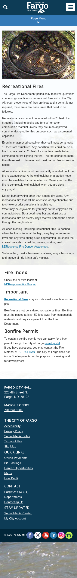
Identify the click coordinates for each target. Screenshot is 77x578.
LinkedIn (53, 535)
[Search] (4, 7)
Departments (13, 497)
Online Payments (15, 457)
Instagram (61, 535)
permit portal (52, 343)
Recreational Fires (16, 299)
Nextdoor (69, 535)
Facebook (30, 535)
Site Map (10, 446)
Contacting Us (13, 502)
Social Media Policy (17, 436)
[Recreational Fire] (38, 57)
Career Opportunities (18, 468)
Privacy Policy (13, 431)
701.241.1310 (13, 410)
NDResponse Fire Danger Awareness (25, 246)
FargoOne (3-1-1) (16, 491)
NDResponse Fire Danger (20, 284)
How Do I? (11, 478)
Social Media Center (18, 513)
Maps (8, 473)
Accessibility (12, 426)
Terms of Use (13, 441)
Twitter (37, 535)
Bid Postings (12, 463)
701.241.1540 (26, 352)
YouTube (45, 535)
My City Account (15, 518)
